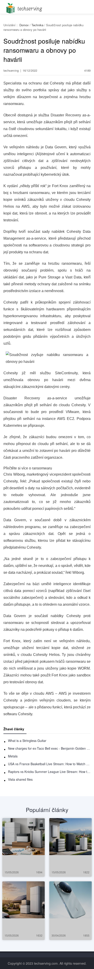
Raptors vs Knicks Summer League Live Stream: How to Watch (49, 771)
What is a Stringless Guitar (27, 740)
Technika (37, 25)
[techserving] (23, 6)
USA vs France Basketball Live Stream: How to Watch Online (49, 764)
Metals (13, 756)
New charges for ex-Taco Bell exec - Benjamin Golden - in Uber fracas (49, 748)
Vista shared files (20, 779)
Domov (24, 25)
